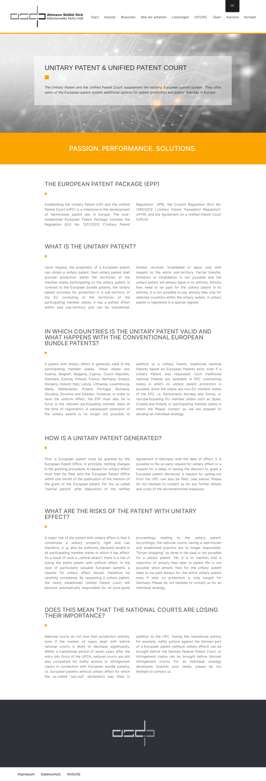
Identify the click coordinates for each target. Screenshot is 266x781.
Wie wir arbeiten (153, 17)
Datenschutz (51, 774)
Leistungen (180, 17)
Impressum (26, 774)
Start (95, 17)
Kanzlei (110, 17)
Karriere (233, 17)
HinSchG (73, 774)
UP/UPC (200, 17)
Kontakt (250, 17)
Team (217, 17)
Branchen (128, 17)
